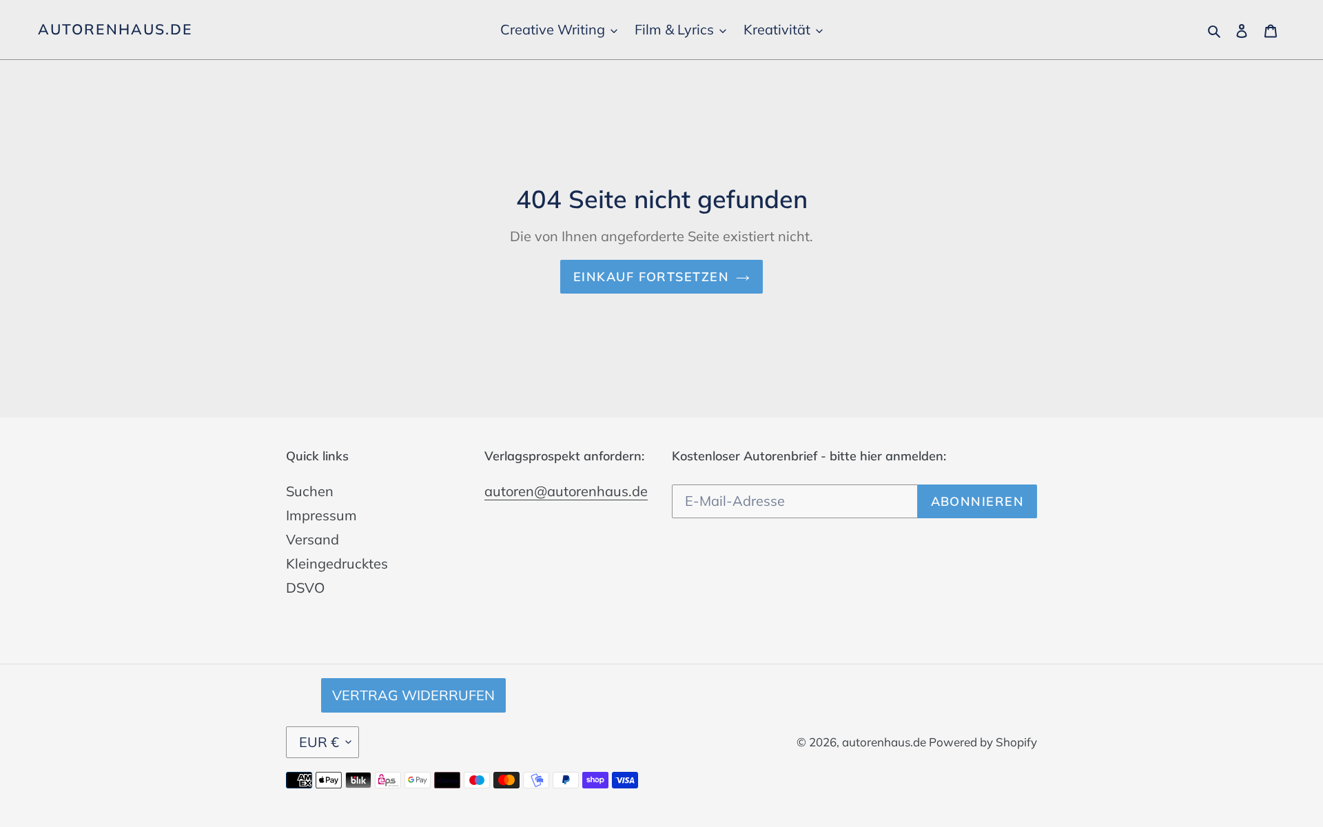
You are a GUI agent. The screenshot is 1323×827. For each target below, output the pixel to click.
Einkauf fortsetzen (651, 277)
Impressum (321, 515)
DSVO (305, 587)
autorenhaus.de (115, 29)
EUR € (319, 742)
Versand (312, 539)
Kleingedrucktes (337, 563)
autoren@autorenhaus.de (566, 491)
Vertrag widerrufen (413, 695)
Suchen (310, 491)
